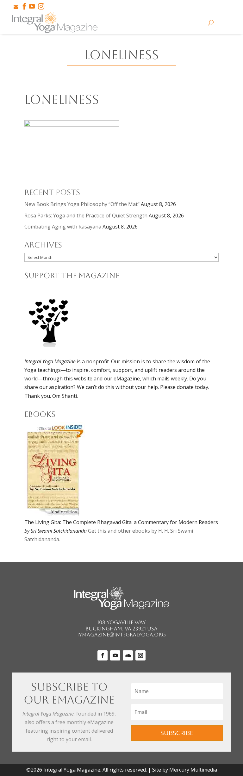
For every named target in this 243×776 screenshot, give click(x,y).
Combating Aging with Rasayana (62, 226)
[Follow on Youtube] (115, 655)
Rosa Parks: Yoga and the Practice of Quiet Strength (85, 215)
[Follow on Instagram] (140, 655)
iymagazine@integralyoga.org (121, 635)
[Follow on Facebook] (102, 655)
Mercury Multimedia (193, 769)
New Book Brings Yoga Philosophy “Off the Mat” (82, 204)
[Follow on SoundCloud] (128, 655)
